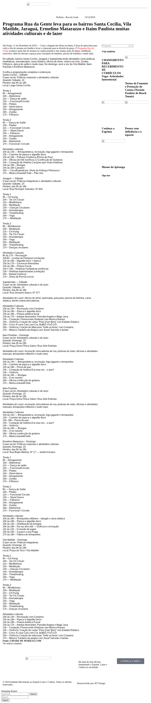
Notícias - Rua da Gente (67, 17)
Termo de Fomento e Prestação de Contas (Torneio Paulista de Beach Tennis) (136, 90)
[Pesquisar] (131, 45)
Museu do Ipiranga (113, 167)
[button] (112, 8)
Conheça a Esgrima (108, 130)
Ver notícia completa (12, 643)
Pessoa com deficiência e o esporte (133, 131)
